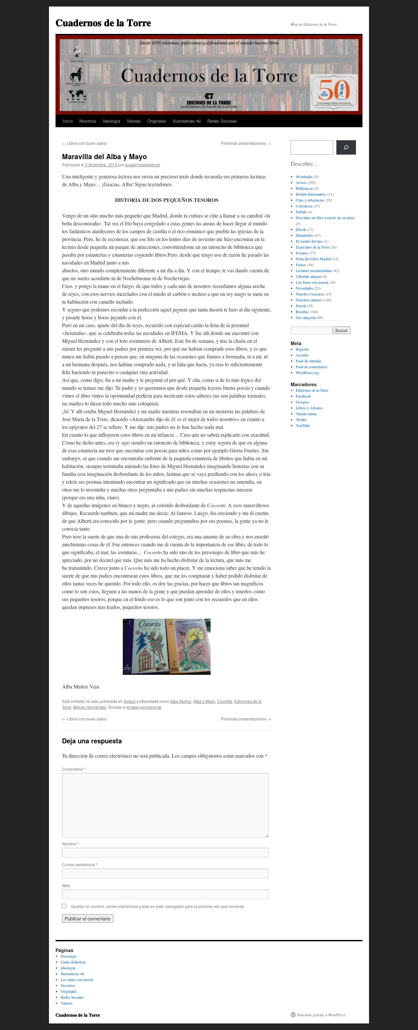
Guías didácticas (73, 961)
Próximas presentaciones (246, 143)
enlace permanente (144, 707)
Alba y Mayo (204, 701)
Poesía (301, 305)
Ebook (301, 229)
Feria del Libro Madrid (313, 258)
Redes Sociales (222, 121)
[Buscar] (346, 147)
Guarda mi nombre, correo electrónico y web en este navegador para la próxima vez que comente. (158, 906)
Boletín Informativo (311, 194)
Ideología (111, 121)
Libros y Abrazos (309, 407)
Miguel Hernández (89, 707)
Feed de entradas (309, 360)
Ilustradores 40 (187, 121)
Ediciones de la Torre (312, 390)
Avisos (130, 701)
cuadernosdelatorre (142, 164)
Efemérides (304, 235)
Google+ (303, 401)
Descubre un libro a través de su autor (325, 217)
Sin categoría (306, 317)
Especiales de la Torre (312, 247)
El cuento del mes (309, 241)
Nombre (70, 843)
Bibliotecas (304, 188)
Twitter (301, 419)
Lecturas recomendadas (314, 270)
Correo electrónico (80, 864)
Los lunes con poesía (312, 282)
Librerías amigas (308, 276)
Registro (302, 349)
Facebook (303, 396)
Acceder (302, 354)
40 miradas (304, 176)
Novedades (304, 288)
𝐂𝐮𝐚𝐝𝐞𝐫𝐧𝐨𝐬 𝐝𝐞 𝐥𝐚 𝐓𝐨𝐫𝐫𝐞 (103, 22)
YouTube (303, 425)
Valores (134, 121)
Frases (301, 264)
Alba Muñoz (180, 701)
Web (66, 885)
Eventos (302, 252)
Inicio (68, 121)
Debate (301, 211)
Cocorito (224, 701)
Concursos (304, 205)
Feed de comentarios (312, 366)
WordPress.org (307, 372)
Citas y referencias (310, 200)
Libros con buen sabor (84, 143)
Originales (156, 121)
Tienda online (306, 413)
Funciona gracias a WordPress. (321, 1014)
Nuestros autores (309, 299)
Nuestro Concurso (310, 293)
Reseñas (302, 311)
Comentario (74, 769)
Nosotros (87, 121)
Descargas (69, 956)
